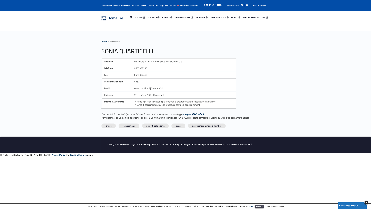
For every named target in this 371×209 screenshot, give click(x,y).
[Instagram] (213, 4)
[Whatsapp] (221, 4)
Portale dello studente (110, 5)
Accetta (259, 206)
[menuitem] (131, 17)
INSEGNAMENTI (129, 125)
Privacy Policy (58, 155)
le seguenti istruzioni (193, 114)
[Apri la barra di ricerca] (238, 5)
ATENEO (138, 17)
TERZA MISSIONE (182, 17)
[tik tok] (215, 3)
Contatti (172, 5)
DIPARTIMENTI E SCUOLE (254, 17)
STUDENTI (200, 17)
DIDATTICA (152, 17)
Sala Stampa (140, 5)
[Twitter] (207, 4)
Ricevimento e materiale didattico (206, 125)
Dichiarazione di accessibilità (239, 144)
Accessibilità (197, 144)
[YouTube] (218, 4)
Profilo (109, 125)
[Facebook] (204, 4)
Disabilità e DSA (127, 5)
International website (189, 5)
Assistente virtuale (348, 205)
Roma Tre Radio (259, 5)
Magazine (164, 5)
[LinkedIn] (210, 4)
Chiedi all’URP (153, 5)
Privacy (176, 144)
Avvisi (178, 125)
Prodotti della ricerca (155, 125)
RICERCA (166, 17)
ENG (251, 206)
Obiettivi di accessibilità (214, 144)
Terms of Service (78, 155)
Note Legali (185, 144)
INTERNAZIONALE (218, 17)
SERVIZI (234, 17)
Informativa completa (275, 206)
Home (131, 17)
